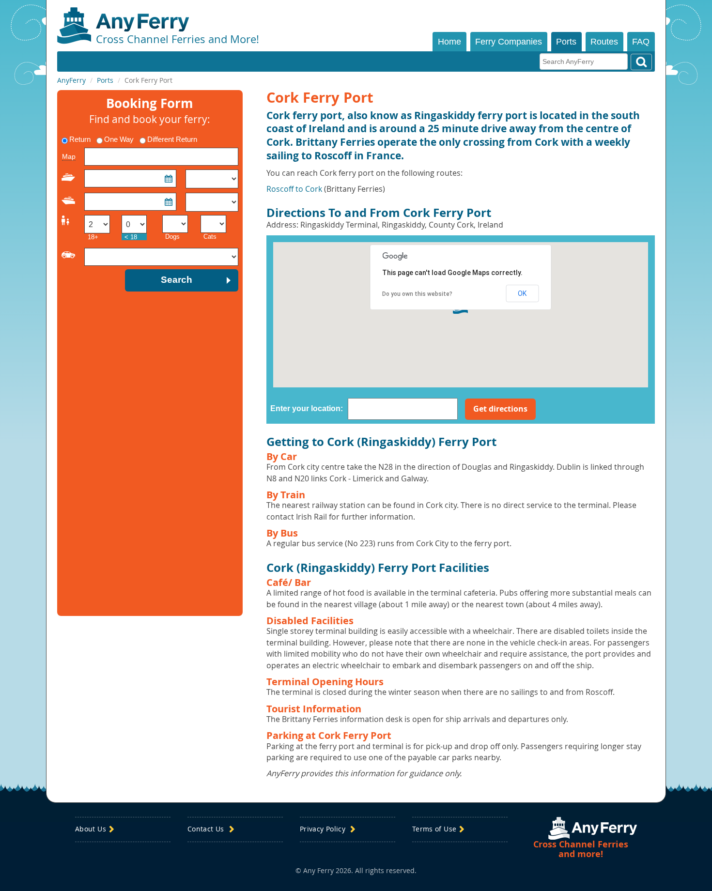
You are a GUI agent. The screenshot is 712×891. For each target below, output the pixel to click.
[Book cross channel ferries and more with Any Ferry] (592, 828)
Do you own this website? (417, 294)
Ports (566, 41)
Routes (604, 41)
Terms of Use (434, 829)
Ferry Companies (508, 41)
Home (449, 41)
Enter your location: (306, 408)
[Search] (641, 62)
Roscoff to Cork (294, 189)
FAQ (641, 41)
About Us (90, 829)
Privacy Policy (323, 829)
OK (522, 293)
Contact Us (206, 829)
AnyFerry (71, 80)
